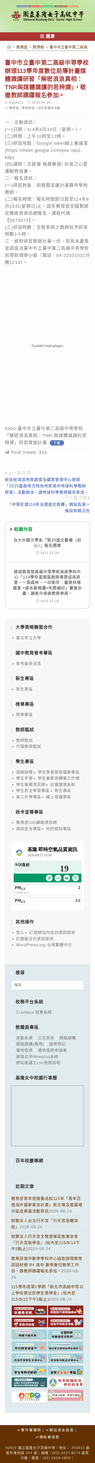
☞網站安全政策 (60, 1430)
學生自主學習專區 (33, 791)
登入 (20, 932)
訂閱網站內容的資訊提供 (52, 932)
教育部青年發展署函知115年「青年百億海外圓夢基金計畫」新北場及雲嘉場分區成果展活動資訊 (46, 1204)
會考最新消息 (28, 664)
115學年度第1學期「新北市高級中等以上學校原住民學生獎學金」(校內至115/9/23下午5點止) (47, 1293)
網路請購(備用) (30, 1044)
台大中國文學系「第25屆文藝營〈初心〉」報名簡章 (47, 543)
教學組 (14, 108)
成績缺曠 (24, 772)
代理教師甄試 (28, 746)
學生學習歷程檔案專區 (59, 772)
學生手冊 (24, 778)
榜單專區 (24, 715)
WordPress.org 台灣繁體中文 (44, 945)
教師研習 (28, 108)
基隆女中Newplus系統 (37, 1057)
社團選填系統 (62, 785)
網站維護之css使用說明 (38, 1063)
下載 (56, 443)
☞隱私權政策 (47, 1437)
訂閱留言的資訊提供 (35, 939)
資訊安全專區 (28, 829)
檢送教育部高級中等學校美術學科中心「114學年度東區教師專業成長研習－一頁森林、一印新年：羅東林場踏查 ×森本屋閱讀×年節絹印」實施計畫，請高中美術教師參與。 (47, 583)
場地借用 (24, 1050)
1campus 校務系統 (34, 1012)
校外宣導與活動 (49, 108)
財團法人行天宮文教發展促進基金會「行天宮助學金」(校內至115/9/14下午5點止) (45, 1242)
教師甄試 (24, 740)
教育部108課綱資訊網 (36, 822)
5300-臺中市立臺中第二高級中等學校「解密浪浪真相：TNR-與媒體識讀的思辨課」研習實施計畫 (46, 435)
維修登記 (57, 1044)
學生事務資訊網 (30, 785)
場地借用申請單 (52, 1050)
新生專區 (24, 689)
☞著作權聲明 (29, 1430)
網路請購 (67, 1038)
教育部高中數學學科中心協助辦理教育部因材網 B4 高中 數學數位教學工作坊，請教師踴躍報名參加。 (46, 1264)
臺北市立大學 (28, 638)
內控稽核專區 (58, 829)
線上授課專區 (58, 797)
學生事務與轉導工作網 (59, 778)
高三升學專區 (28, 797)
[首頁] (9, 47)
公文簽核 (46, 1038)
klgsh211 (16, 102)
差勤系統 (24, 1038)
